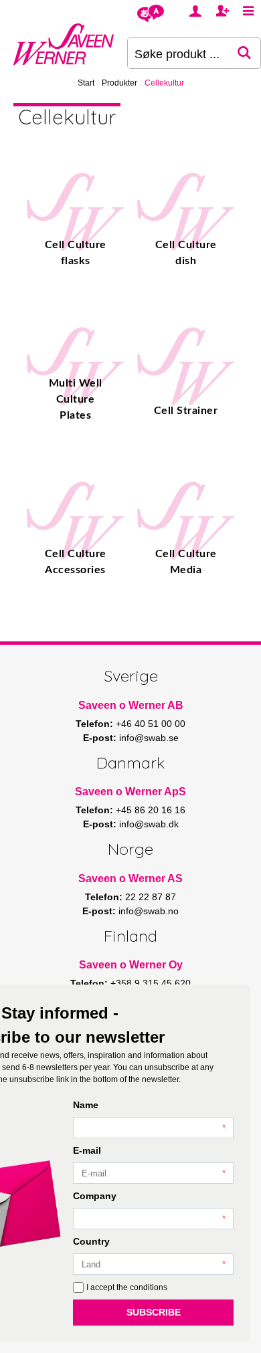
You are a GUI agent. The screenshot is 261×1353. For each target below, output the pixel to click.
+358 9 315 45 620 (150, 983)
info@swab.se (149, 737)
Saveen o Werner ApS (130, 791)
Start (86, 83)
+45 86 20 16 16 (150, 810)
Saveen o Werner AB (130, 705)
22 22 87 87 (150, 897)
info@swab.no (148, 911)
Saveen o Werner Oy (131, 964)
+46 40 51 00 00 (150, 723)
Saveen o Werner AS (130, 878)
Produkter (119, 83)
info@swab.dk (149, 824)
